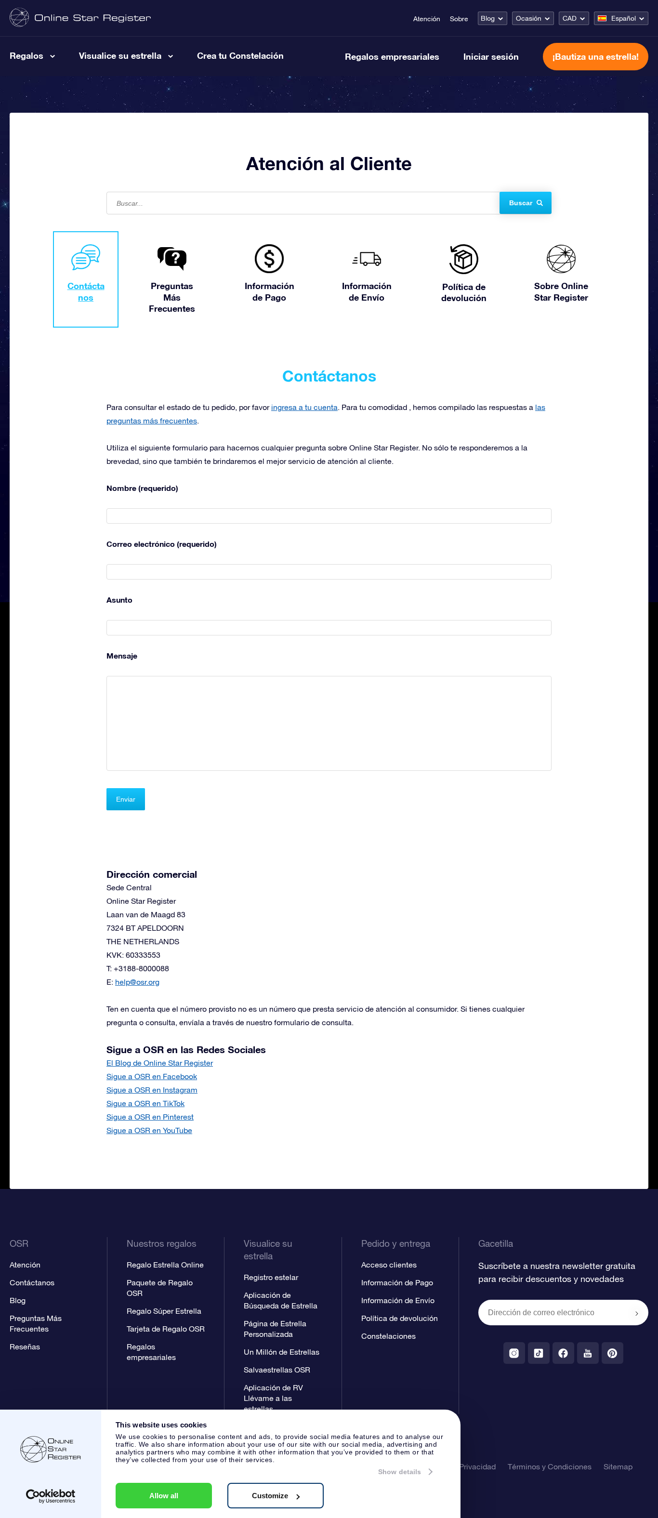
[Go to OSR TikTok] (539, 1353)
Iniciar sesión (491, 56)
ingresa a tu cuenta (304, 407)
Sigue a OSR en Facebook (151, 1076)
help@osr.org (137, 981)
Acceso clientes (389, 1264)
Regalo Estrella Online (165, 1264)
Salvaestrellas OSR (277, 1369)
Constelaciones (388, 1336)
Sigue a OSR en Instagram (151, 1089)
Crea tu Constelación (240, 55)
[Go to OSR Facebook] (563, 1353)
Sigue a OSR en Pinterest (150, 1116)
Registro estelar (271, 1277)
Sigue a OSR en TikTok (145, 1103)
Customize (270, 1496)
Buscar (520, 203)
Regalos (26, 55)
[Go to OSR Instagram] (514, 1353)
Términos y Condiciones (550, 1466)
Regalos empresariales (392, 56)
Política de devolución (399, 1318)
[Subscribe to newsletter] (636, 1313)
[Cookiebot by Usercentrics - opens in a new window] (51, 1496)
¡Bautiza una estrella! (596, 56)
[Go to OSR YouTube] (588, 1353)
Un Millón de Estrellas (281, 1351)
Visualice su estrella (120, 55)
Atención (426, 19)
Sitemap (618, 1466)
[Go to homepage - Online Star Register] (80, 18)
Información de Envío (397, 1300)
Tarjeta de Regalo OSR (166, 1328)
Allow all (163, 1496)
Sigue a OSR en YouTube (149, 1130)
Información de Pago (397, 1282)
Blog (488, 18)
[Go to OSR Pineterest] (612, 1353)
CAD (570, 18)
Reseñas (25, 1346)
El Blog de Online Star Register (159, 1062)
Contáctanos (32, 1282)
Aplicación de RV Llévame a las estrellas (273, 1398)
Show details (399, 1472)
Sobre (459, 19)
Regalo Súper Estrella (164, 1311)
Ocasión (528, 18)
